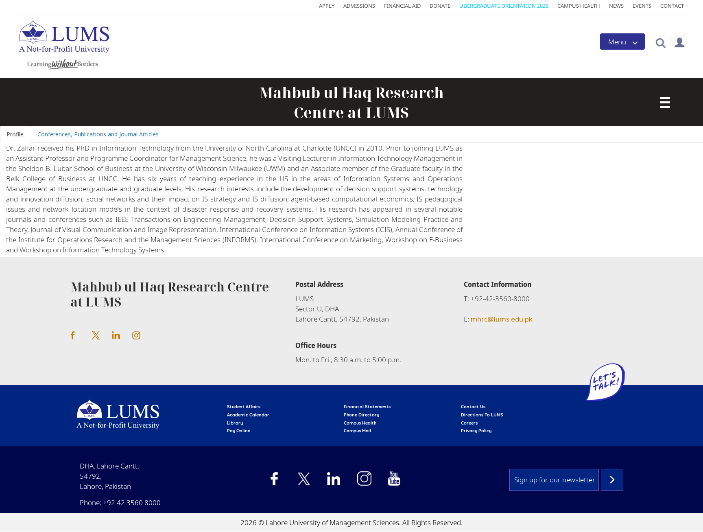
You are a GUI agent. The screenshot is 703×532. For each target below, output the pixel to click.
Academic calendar (248, 415)
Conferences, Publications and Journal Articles (98, 134)
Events (642, 5)
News (616, 5)
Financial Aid (402, 5)
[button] (660, 42)
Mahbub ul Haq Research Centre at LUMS (351, 103)
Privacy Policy (476, 430)
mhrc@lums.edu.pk (502, 319)
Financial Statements (367, 406)
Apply (326, 5)
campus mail (357, 430)
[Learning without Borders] (61, 63)
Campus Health (578, 5)
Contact (672, 5)
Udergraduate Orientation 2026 (503, 5)
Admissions (359, 5)
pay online (238, 430)
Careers (469, 423)
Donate (440, 5)
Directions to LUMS (482, 415)
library (235, 423)
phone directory (361, 415)
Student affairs (243, 406)
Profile (15, 134)
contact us (473, 406)
